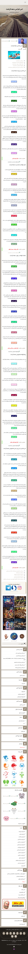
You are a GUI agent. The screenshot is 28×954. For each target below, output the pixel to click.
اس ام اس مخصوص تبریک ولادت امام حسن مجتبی (14, 571)
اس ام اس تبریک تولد (19, 573)
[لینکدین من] (12, 936)
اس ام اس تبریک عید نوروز (18, 574)
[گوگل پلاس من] (4, 933)
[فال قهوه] (20, 613)
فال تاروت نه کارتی (21, 852)
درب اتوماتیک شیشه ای (21, 876)
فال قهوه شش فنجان (21, 697)
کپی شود (14, 81)
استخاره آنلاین (22, 675)
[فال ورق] (8, 625)
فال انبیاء (23, 683)
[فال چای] (20, 625)
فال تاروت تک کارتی (21, 839)
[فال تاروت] (20, 602)
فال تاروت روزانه (22, 831)
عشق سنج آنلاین (22, 739)
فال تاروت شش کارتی (21, 850)
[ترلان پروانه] (14, 41)
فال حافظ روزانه (22, 892)
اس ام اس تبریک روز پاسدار (18, 577)
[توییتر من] (7, 933)
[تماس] (10, 933)
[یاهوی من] (24, 933)
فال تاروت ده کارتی (21, 855)
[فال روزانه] (8, 602)
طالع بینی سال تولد (21, 823)
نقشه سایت (9, 944)
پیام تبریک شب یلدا (21, 897)
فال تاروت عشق (22, 858)
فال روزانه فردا (22, 924)
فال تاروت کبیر (22, 834)
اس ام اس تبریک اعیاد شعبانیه (19, 662)
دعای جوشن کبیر (22, 721)
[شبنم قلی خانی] (6, 41)
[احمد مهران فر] (22, 41)
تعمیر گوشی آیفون (21, 879)
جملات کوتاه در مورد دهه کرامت (17, 64)
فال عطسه (23, 916)
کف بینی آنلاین (22, 705)
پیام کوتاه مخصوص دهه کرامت (18, 65)
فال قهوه (23, 691)
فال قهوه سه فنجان (21, 694)
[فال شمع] (8, 613)
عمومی (19, 644)
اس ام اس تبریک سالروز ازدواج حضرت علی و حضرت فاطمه (13, 579)
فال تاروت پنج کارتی (21, 847)
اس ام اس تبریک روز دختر (20, 653)
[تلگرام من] (20, 933)
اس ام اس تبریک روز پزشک (20, 667)
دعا (24, 723)
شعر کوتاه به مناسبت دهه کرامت (17, 62)
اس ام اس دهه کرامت (14, 9)
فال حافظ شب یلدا (21, 895)
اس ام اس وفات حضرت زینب (20, 665)
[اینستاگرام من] (14, 933)
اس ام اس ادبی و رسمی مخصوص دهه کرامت (15, 67)
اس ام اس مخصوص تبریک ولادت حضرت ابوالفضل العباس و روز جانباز (14, 658)
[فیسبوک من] (17, 933)
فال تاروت (23, 866)
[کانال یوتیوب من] (15, 936)
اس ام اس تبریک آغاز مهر (20, 656)
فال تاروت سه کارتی (21, 842)
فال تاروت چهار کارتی (21, 845)
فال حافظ (23, 889)
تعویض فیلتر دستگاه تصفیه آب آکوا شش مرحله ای (16, 874)
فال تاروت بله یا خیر (21, 863)
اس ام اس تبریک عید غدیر (18, 576)
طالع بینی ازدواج (22, 713)
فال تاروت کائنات (22, 837)
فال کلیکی (23, 731)
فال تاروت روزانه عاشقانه (20, 860)
